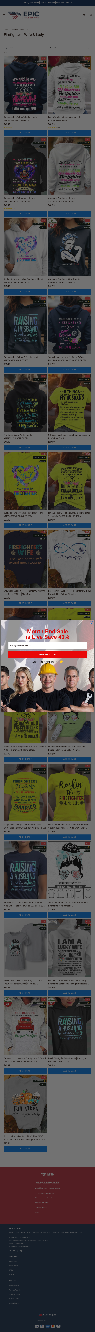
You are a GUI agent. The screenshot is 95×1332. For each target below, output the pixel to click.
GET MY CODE (47, 654)
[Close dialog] (91, 622)
